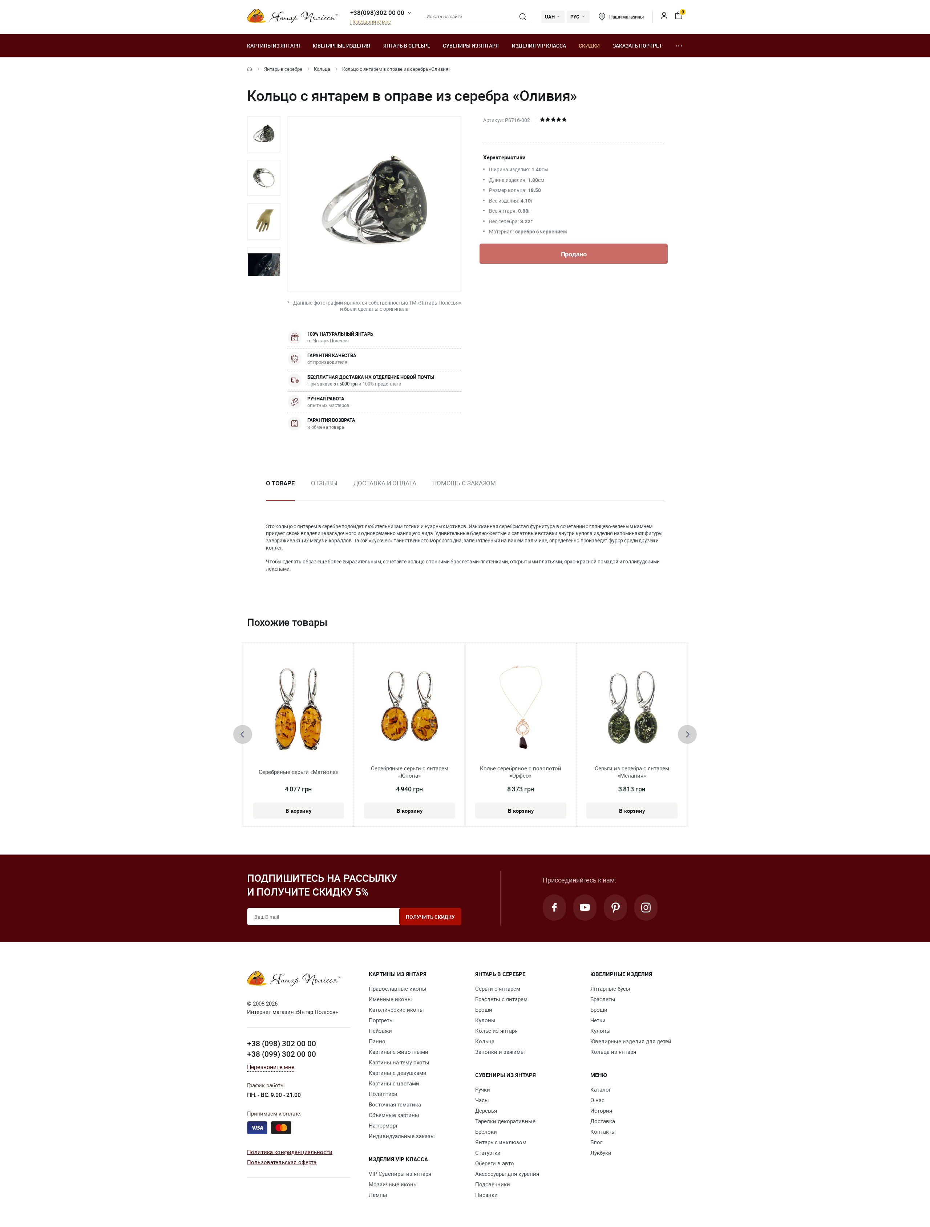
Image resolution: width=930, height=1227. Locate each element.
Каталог (600, 1089)
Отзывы (324, 483)
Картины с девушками (397, 1072)
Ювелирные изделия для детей (630, 1041)
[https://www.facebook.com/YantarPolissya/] (554, 907)
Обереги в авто (494, 1163)
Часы (482, 1100)
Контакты (603, 1131)
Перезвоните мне (370, 22)
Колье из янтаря (496, 1030)
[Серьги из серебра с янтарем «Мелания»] (632, 709)
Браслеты (602, 999)
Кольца (322, 69)
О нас (597, 1100)
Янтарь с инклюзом (500, 1142)
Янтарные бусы (610, 988)
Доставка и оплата (384, 483)
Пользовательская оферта (281, 1162)
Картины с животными (398, 1051)
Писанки (486, 1194)
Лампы (378, 1194)
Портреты (381, 1020)
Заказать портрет (637, 45)
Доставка (602, 1121)
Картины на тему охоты (399, 1062)
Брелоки (486, 1131)
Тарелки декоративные (505, 1121)
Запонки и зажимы (500, 1051)
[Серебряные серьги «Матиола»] (298, 709)
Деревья (486, 1110)
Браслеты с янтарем (501, 999)
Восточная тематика (395, 1104)
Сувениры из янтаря (471, 45)
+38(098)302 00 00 (377, 12)
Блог (596, 1142)
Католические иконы (396, 1009)
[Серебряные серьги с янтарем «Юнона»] (409, 709)
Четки (598, 1020)
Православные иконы (397, 988)
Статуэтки (488, 1152)
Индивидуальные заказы (402, 1136)
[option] (263, 134)
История (601, 1110)
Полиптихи (383, 1093)
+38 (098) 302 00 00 (281, 1043)
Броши (483, 1009)
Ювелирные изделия (341, 45)
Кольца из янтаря (613, 1051)
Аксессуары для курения (507, 1173)
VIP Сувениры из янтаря (400, 1173)
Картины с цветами (394, 1083)
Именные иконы (390, 999)
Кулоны (485, 1020)
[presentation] (242, 734)
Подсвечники (492, 1184)
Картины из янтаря (273, 45)
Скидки (589, 45)
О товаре (280, 483)
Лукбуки (600, 1152)
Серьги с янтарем (497, 988)
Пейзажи (380, 1030)
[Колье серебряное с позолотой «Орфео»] (520, 709)
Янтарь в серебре (406, 45)
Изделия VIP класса (539, 45)
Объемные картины (394, 1114)
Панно (377, 1041)
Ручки (482, 1089)
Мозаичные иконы (393, 1184)
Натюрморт (383, 1125)
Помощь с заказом (464, 483)
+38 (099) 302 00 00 (281, 1054)
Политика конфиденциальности (289, 1151)
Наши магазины (626, 17)
